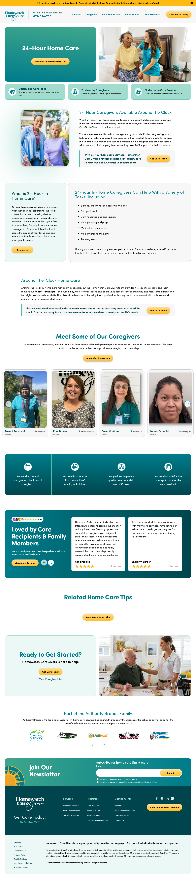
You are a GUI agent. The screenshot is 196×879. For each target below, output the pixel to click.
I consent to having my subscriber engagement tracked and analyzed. (128, 782)
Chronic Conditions (71, 815)
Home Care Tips (93, 810)
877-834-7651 (43, 16)
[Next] (103, 744)
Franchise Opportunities (125, 810)
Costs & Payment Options (97, 820)
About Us (118, 805)
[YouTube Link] (162, 798)
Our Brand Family (122, 815)
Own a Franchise (151, 14)
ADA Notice (18, 846)
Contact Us (119, 820)
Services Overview (70, 805)
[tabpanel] (36, 735)
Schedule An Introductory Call (50, 61)
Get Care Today (158, 158)
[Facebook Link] (156, 798)
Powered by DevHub (22, 867)
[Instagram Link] (172, 798)
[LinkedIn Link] (167, 798)
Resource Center (94, 815)
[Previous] (93, 744)
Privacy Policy (20, 855)
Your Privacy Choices (23, 863)
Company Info (131, 14)
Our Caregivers (93, 805)
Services (76, 14)
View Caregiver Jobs (50, 679)
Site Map (17, 842)
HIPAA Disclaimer (21, 850)
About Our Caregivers (98, 358)
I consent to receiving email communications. (118, 779)
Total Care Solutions (71, 810)
